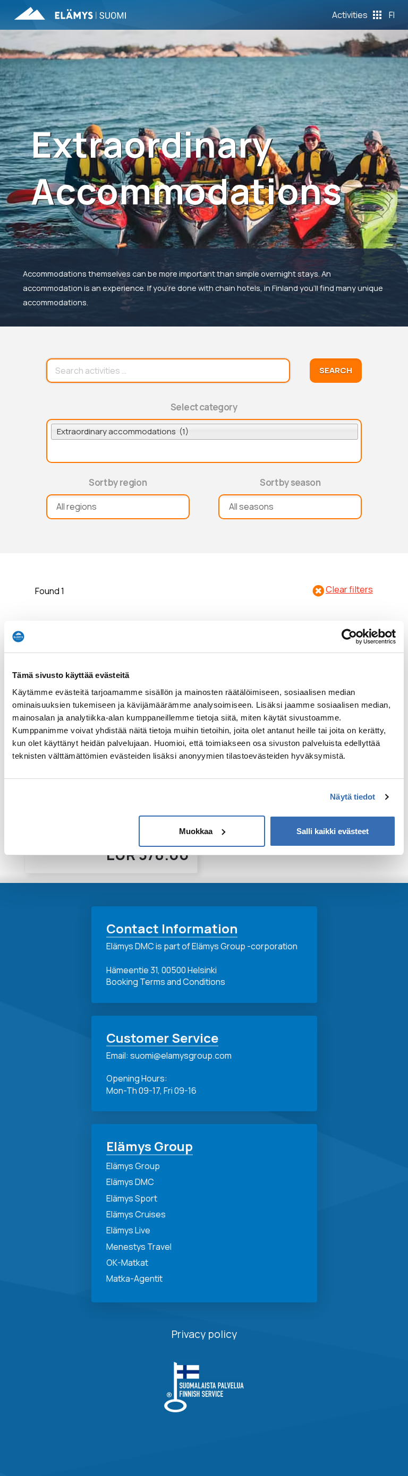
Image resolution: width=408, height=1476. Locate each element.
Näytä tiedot (352, 796)
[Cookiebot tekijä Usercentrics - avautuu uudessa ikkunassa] (349, 637)
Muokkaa (195, 831)
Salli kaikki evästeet (332, 831)
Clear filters (349, 589)
